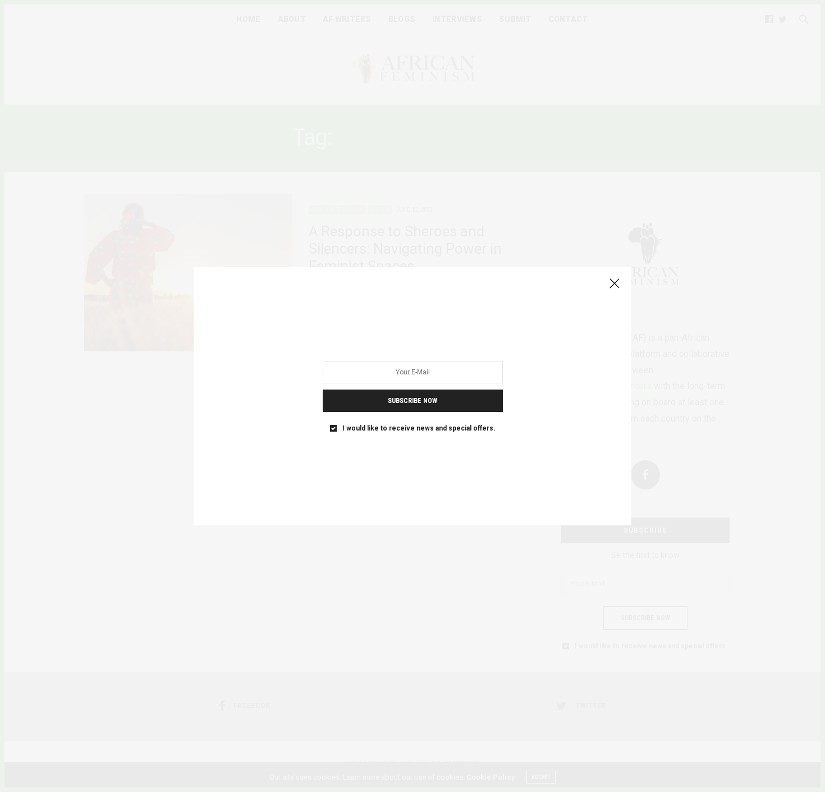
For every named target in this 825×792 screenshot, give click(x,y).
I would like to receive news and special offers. (419, 427)
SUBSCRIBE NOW (412, 400)
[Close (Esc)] (614, 284)
